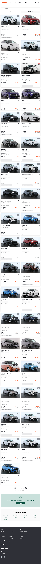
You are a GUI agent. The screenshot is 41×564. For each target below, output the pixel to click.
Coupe (25, 515)
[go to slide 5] (32, 24)
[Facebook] (1, 557)
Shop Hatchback (4, 533)
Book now (3, 541)
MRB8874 (21, 538)
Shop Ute (3, 531)
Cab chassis (5, 515)
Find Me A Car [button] (20, 503)
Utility (25, 517)
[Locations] (38, 2)
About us (11, 538)
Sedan (15, 517)
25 (23, 488)
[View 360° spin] (18, 16)
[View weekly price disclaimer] (18, 35)
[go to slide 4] (31, 24)
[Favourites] (35, 2)
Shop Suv (3, 536)
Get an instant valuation (14, 533)
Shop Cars (12, 2)
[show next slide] (18, 21)
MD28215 (22, 536)
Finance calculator (23, 531)
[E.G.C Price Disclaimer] (3, 35)
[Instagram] (4, 557)
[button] (10, 12)
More (26, 2)
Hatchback (35, 515)
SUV (6, 517)
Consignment (11, 531)
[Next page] (26, 488)
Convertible (15, 515)
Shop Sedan (3, 534)
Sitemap (10, 541)
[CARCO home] (4, 2)
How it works (11, 540)
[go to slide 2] (9, 24)
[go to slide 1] (8, 24)
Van (35, 517)
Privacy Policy (10, 560)
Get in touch (3, 549)
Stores (19, 2)
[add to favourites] (18, 26)
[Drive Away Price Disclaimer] (25, 35)
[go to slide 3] (30, 24)
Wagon (5, 519)
